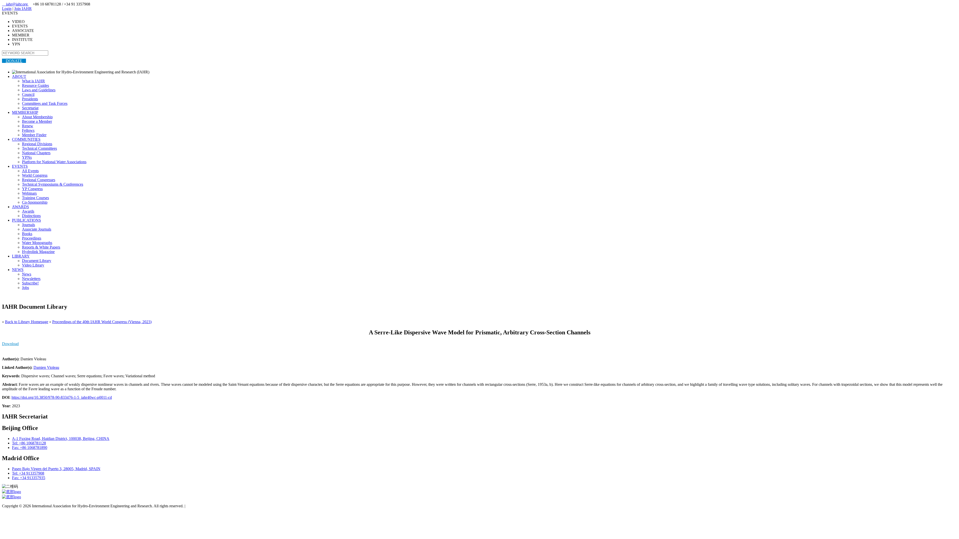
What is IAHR (33, 81)
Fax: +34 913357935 (28, 478)
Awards (28, 211)
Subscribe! (30, 283)
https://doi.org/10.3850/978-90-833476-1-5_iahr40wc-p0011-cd (61, 397)
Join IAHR (23, 8)
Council (28, 94)
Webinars (29, 193)
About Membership (37, 117)
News (26, 274)
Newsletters (31, 278)
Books (27, 234)
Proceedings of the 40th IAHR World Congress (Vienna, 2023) (102, 322)
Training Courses (35, 198)
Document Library (36, 261)
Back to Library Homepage (26, 322)
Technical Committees (39, 148)
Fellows (28, 130)
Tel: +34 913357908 (28, 473)
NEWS (17, 270)
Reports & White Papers (41, 247)
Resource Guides (35, 85)
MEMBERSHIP (25, 112)
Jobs (25, 287)
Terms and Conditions (203, 506)
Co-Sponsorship (34, 202)
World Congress (34, 175)
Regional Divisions (37, 144)
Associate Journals (36, 229)
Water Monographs (37, 243)
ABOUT (19, 76)
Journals (28, 225)
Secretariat (30, 108)
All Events (30, 171)
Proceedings (31, 238)
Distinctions (31, 216)
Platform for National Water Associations (54, 162)
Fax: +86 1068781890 (29, 447)
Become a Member (37, 121)
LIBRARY (21, 256)
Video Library (33, 265)
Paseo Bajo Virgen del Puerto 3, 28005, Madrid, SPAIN (56, 469)
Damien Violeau (46, 367)
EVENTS (20, 166)
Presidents (30, 99)
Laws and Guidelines (38, 90)
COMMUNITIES (26, 139)
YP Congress (32, 189)
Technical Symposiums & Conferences (52, 184)
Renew (27, 126)
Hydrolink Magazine (38, 252)
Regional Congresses (38, 180)
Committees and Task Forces (44, 103)
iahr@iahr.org (15, 4)
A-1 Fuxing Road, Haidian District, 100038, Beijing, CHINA (60, 438)
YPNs (27, 157)
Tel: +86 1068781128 (29, 443)
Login (6, 8)
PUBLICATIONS (26, 220)
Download (10, 344)
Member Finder (34, 135)
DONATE (14, 61)
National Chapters (36, 153)
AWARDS (20, 207)
